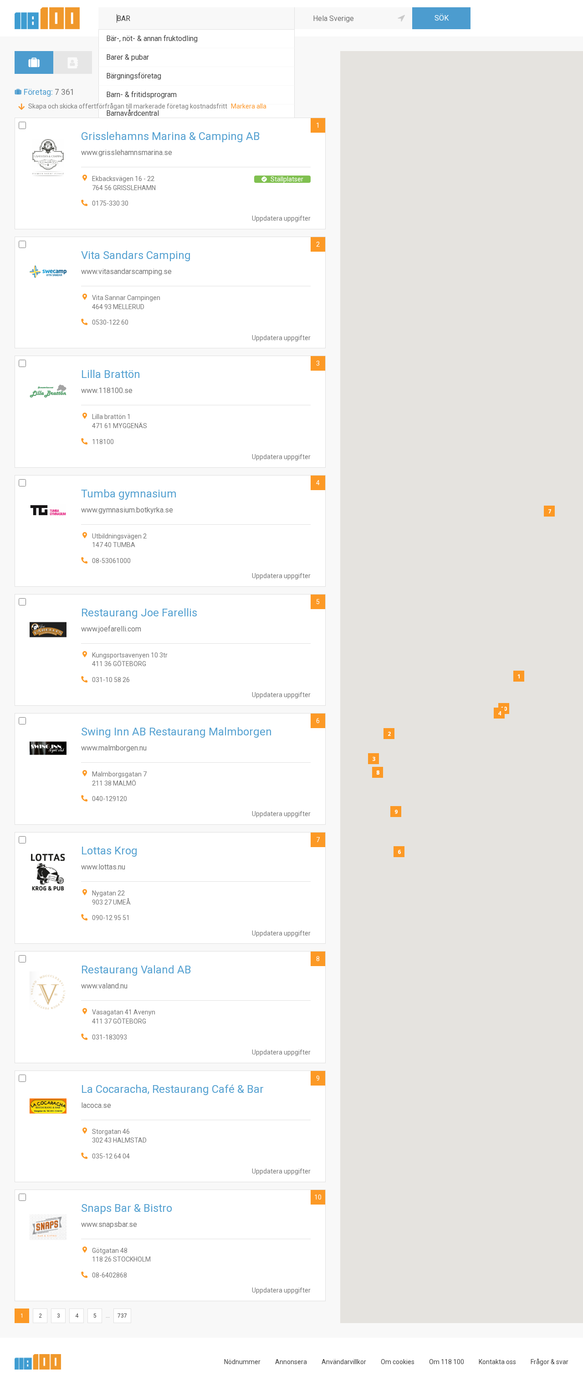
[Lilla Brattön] (170, 411)
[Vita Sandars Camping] (170, 292)
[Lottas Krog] (170, 888)
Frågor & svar (549, 1361)
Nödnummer (242, 1361)
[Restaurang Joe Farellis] (170, 650)
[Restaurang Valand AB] (170, 1007)
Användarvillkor (344, 1361)
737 (122, 1316)
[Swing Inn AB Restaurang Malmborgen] (170, 769)
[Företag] (34, 62)
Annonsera (291, 1361)
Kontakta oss (497, 1361)
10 (318, 1197)
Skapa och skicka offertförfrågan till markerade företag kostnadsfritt (127, 106)
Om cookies (397, 1361)
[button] (518, 676)
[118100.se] (47, 10)
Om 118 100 (446, 1361)
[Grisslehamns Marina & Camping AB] (170, 173)
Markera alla (248, 106)
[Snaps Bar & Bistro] (170, 1245)
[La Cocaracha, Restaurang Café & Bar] (170, 1126)
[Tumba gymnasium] (170, 531)
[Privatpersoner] (72, 62)
